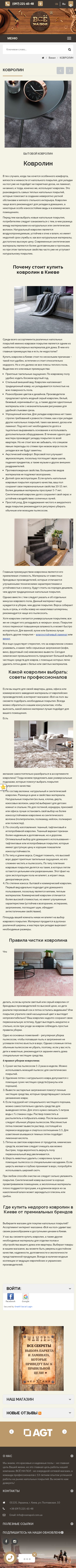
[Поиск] (69, 50)
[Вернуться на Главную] (43, 58)
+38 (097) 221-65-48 (21, 1508)
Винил (52, 57)
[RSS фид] (39, 1413)
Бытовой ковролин (38, 153)
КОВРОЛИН (66, 57)
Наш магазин (20, 1399)
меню (12, 38)
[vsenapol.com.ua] (41, 21)
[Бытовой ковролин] (38, 114)
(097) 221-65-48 (23, 3)
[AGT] (38, 1432)
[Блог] (38, 1358)
